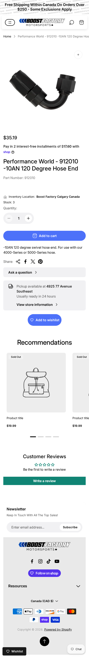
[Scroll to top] (44, 641)
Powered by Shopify (58, 629)
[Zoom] (78, 55)
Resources (17, 586)
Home (7, 36)
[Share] (18, 261)
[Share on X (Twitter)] (32, 261)
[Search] (71, 22)
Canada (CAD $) (42, 601)
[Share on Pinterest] (40, 261)
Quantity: (10, 208)
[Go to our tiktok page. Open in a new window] (48, 561)
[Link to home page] (44, 546)
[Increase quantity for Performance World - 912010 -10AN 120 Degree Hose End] (28, 218)
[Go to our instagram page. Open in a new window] (40, 561)
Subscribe (70, 527)
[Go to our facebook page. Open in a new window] (32, 561)
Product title (15, 418)
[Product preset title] (36, 382)
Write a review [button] (44, 481)
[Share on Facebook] (25, 261)
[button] (33, 436)
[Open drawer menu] (10, 22)
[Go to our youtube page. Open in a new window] (56, 561)
